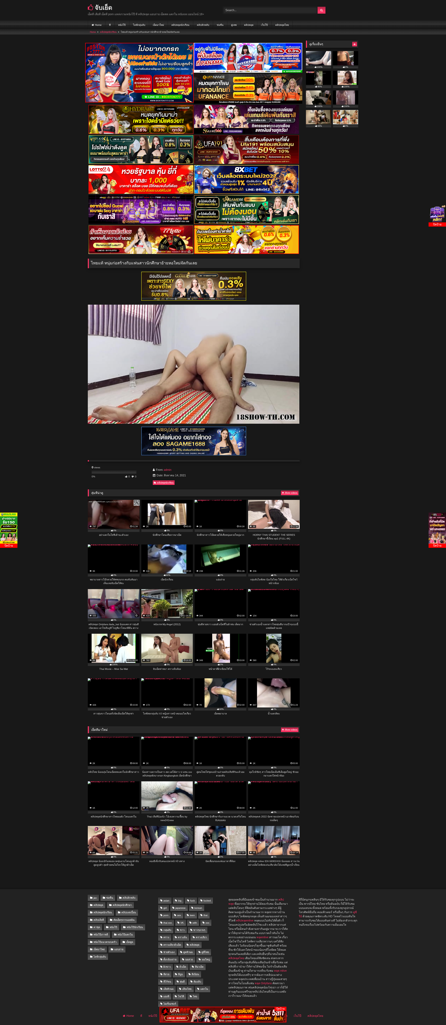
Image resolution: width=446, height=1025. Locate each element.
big (179, 900)
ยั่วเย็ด (182, 966)
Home (98, 25)
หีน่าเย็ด (199, 966)
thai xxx (167, 922)
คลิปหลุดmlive (244, 920)
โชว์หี (181, 996)
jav (95, 897)
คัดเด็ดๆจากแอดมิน (123, 920)
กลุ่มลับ (167, 930)
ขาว (182, 930)
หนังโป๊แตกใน (125, 934)
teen (192, 915)
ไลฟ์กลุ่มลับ (139, 25)
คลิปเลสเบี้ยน (128, 912)
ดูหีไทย (205, 952)
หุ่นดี (182, 981)
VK (182, 922)
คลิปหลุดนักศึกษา (122, 905)
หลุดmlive (262, 937)
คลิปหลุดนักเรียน (180, 25)
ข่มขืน (220, 25)
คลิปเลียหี (99, 920)
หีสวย (166, 974)
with (195, 922)
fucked (207, 900)
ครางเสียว (201, 937)
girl (165, 907)
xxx (207, 922)
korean (198, 907)
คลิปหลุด (248, 25)
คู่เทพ (234, 25)
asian (166, 900)
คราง (166, 937)
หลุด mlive (280, 970)
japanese (180, 907)
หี (110, 25)
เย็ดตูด (129, 942)
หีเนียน (195, 974)
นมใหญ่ (206, 959)
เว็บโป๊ (264, 25)
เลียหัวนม (168, 989)
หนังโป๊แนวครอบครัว (105, 942)
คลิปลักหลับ (203, 25)
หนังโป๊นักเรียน (135, 927)
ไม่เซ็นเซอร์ (169, 1003)
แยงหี (166, 996)
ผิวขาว (167, 966)
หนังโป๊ (122, 25)
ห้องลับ (197, 981)
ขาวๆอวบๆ (199, 930)
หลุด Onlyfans (263, 983)
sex (179, 915)
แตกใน (204, 989)
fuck (192, 900)
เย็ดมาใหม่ (158, 25)
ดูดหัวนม (188, 952)
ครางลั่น (182, 937)
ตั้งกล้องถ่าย (169, 959)
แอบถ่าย (118, 949)
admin (167, 469)
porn (165, 915)
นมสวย (189, 959)
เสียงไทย (186, 989)
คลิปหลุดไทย (282, 25)
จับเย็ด (102, 7)
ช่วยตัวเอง (169, 952)
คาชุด (97, 927)
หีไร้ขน (167, 981)
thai (205, 915)
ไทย (195, 996)
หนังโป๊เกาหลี (101, 934)
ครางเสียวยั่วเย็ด (172, 944)
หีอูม (180, 974)
